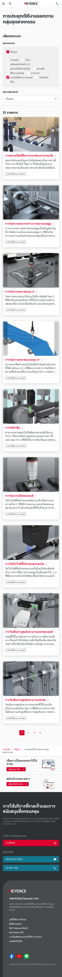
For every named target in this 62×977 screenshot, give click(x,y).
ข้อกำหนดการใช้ (16, 932)
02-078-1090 (12, 868)
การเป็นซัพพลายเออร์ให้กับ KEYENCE (25, 936)
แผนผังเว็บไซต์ (15, 941)
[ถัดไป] (40, 732)
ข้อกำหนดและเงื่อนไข (18, 928)
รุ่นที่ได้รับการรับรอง (17, 919)
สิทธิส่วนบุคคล (15, 923)
